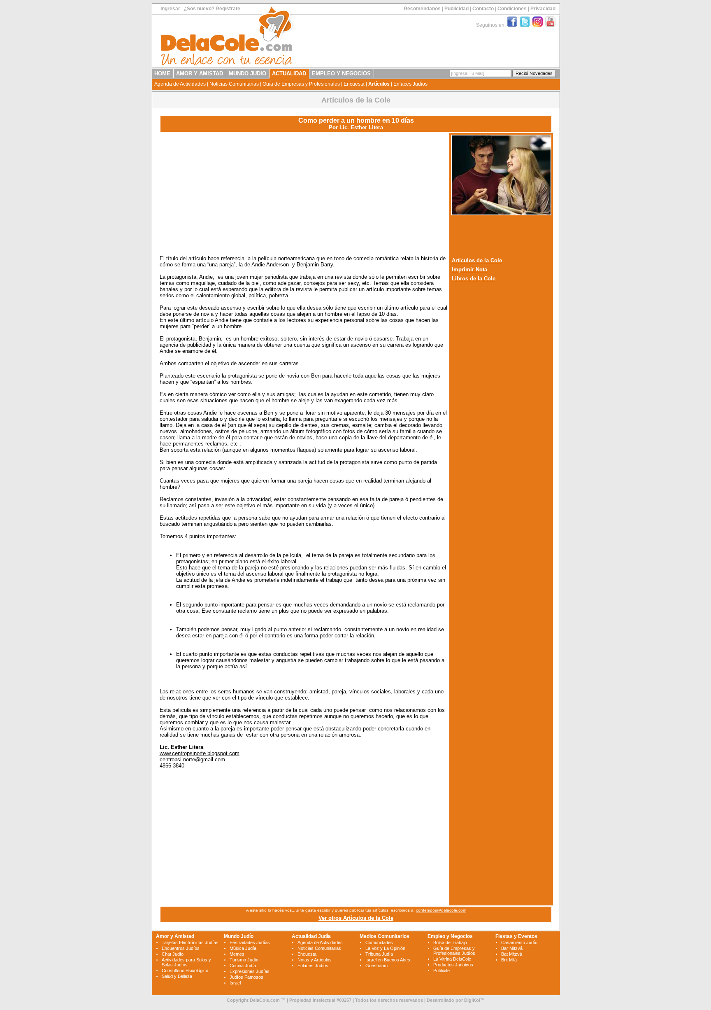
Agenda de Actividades (180, 84)
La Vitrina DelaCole (452, 958)
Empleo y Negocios (450, 936)
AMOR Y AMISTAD (199, 73)
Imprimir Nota (469, 269)
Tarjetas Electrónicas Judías (190, 942)
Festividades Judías (250, 942)
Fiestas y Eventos (516, 936)
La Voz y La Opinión (385, 948)
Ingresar (170, 9)
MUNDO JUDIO (247, 73)
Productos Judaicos (453, 964)
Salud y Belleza (177, 976)
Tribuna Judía (379, 954)
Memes (237, 954)
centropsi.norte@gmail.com (192, 759)
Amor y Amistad (175, 936)
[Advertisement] (304, 191)
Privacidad (542, 9)
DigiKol (472, 1000)
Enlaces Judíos (410, 84)
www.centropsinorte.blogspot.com (199, 753)
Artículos (379, 84)
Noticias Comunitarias (234, 84)
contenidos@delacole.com (441, 910)
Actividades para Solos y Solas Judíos (186, 962)
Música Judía (243, 948)
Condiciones (512, 9)
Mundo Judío (238, 936)
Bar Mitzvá (512, 948)
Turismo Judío (244, 959)
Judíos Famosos (246, 977)
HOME (162, 73)
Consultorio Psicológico (185, 970)
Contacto (483, 9)
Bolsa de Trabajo (450, 942)
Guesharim (376, 965)
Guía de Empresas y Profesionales (301, 84)
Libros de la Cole (473, 278)
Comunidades (379, 942)
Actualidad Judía (311, 936)
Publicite (441, 970)
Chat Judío (173, 954)
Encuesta (354, 84)
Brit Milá (509, 959)
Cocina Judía (243, 965)
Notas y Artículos (314, 959)
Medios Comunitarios (384, 936)
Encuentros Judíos (181, 948)
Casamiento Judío (519, 942)
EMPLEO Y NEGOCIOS (341, 73)
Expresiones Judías (250, 971)
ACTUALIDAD (289, 73)
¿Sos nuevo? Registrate (212, 9)
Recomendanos (422, 9)
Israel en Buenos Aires (387, 959)
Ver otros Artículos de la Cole (355, 918)
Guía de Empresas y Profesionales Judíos (454, 951)
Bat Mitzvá (511, 954)
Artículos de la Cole (477, 260)
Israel (235, 982)
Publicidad (456, 9)
